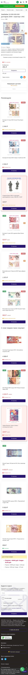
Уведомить (14, 70)
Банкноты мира (10, 10)
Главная (3, 10)
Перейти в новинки (20, 6)
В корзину (14, 133)
